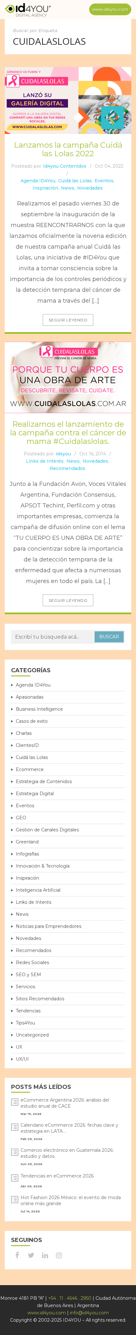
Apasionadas (29, 697)
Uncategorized (32, 1035)
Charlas (24, 733)
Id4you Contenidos (64, 166)
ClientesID (27, 745)
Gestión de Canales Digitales (47, 830)
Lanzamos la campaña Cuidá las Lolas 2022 (68, 149)
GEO (21, 818)
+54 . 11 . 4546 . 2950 (69, 1298)
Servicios (25, 987)
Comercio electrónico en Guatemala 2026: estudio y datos (67, 1153)
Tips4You (25, 1023)
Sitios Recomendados (40, 999)
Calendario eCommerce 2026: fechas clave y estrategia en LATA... (69, 1128)
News (67, 188)
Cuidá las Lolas (75, 181)
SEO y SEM (28, 974)
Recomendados (67, 468)
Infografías (27, 854)
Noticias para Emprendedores (48, 926)
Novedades (90, 188)
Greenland (27, 842)
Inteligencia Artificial (38, 890)
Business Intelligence (39, 709)
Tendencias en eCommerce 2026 (57, 1176)
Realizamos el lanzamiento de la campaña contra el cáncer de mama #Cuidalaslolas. (68, 432)
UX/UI (22, 1059)
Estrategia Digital (35, 793)
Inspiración (45, 188)
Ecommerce (30, 769)
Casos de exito (32, 721)
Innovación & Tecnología (43, 866)
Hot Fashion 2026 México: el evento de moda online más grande (71, 1200)
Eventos (104, 181)
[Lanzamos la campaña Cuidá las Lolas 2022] (68, 100)
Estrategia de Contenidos (44, 781)
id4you (63, 454)
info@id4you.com (89, 1313)
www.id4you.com (110, 9)
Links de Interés (45, 461)
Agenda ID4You (38, 181)
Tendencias (28, 1011)
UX (19, 1047)
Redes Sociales (32, 962)
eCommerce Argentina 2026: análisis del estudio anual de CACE (65, 1103)
